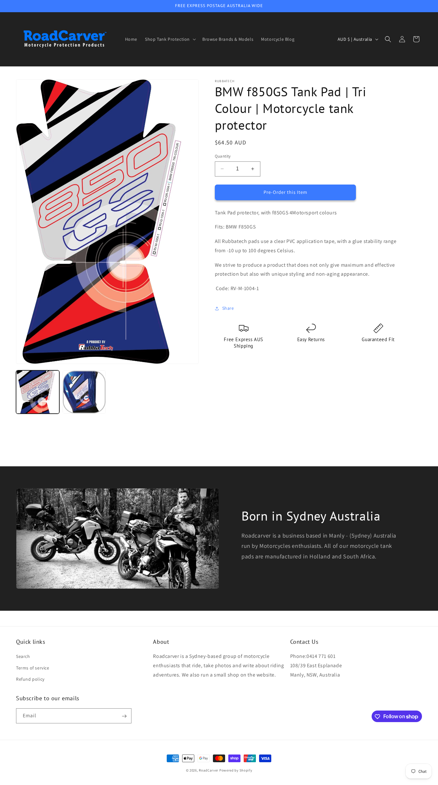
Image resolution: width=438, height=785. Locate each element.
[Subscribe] (124, 716)
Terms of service (32, 668)
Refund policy (30, 679)
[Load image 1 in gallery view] (37, 392)
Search (23, 657)
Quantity (223, 156)
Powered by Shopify (235, 770)
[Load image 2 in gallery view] (84, 392)
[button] (169, 39)
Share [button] (228, 308)
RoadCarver (209, 770)
